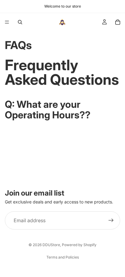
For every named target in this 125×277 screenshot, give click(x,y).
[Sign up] (111, 220)
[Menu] (7, 22)
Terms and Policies (62, 257)
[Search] (20, 22)
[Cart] (117, 22)
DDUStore (51, 244)
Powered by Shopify (79, 244)
